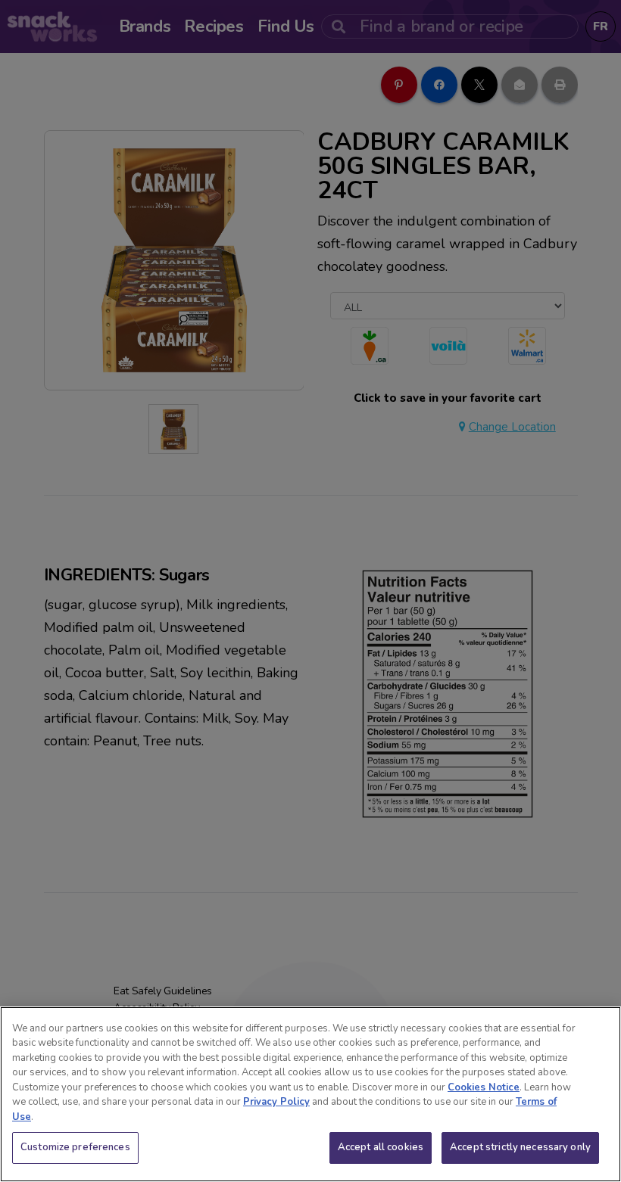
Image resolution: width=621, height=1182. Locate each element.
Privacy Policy (276, 1102)
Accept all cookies (380, 1147)
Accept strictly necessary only (520, 1147)
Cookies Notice (484, 1087)
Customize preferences (75, 1147)
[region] (310, 1094)
